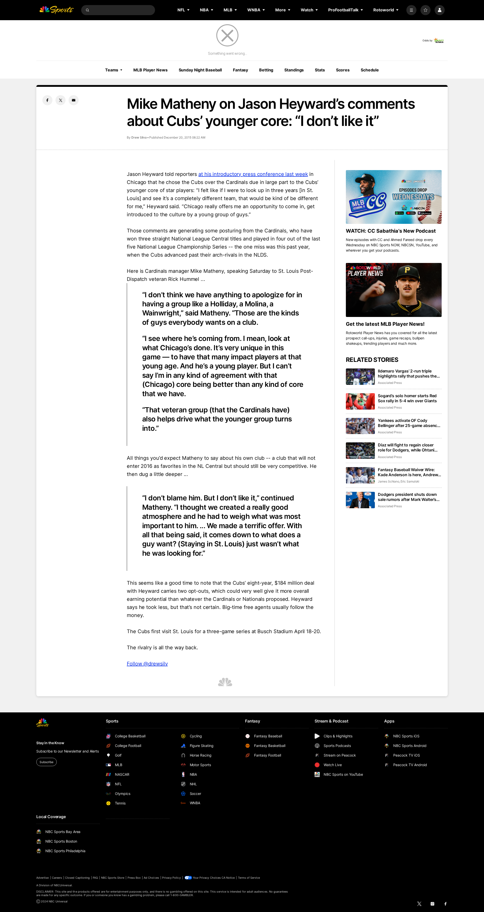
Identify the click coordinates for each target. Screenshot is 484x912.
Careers (57, 877)
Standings (294, 69)
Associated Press (390, 383)
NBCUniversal (63, 885)
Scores (343, 69)
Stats (320, 69)
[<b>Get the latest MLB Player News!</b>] (394, 290)
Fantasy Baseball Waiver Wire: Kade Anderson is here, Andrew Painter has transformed (408, 472)
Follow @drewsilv (147, 664)
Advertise (42, 877)
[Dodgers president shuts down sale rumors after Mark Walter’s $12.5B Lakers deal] (360, 500)
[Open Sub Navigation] (188, 10)
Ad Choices (151, 877)
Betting (266, 69)
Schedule (370, 69)
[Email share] (74, 100)
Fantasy (240, 69)
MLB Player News (150, 69)
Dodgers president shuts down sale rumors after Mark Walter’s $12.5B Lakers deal (407, 497)
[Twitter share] (60, 100)
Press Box (134, 877)
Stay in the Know (50, 743)
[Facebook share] (47, 100)
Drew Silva (139, 137)
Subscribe (46, 762)
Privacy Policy (171, 877)
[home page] (56, 10)
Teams (111, 69)
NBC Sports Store (113, 877)
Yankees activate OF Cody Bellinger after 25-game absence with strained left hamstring (408, 423)
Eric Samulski (410, 481)
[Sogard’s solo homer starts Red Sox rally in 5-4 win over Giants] (360, 401)
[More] (411, 10)
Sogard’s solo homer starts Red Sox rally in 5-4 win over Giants (407, 398)
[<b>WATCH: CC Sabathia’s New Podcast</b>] (394, 197)
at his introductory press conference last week (253, 174)
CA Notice (228, 877)
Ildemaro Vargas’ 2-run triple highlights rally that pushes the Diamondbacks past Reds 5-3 (407, 373)
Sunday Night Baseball (200, 69)
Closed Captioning (77, 877)
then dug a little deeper (154, 474)
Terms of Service (249, 877)
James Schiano (388, 481)
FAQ (95, 877)
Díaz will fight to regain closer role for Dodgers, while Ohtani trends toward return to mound (407, 447)
